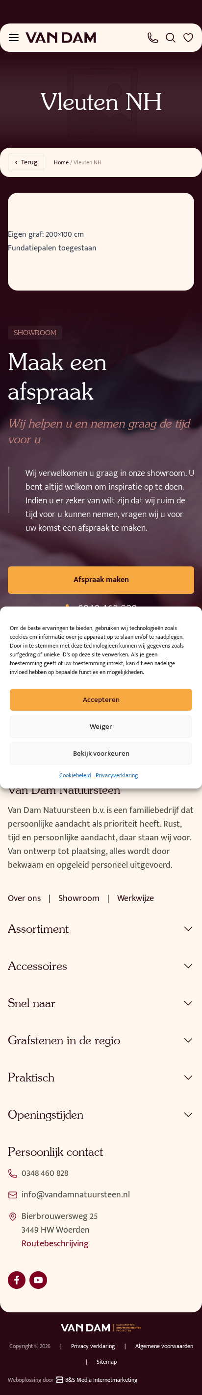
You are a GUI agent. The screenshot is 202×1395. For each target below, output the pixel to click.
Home (61, 162)
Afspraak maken (101, 579)
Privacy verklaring (93, 1346)
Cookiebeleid (75, 775)
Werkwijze (135, 898)
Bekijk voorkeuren (101, 753)
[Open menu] (14, 38)
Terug (29, 162)
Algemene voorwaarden (164, 1346)
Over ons (24, 898)
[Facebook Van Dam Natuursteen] (16, 1280)
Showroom (79, 898)
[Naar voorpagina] (60, 37)
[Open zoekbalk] (171, 38)
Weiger (101, 726)
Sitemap (107, 1362)
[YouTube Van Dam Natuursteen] (38, 1280)
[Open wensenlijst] (188, 38)
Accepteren (101, 700)
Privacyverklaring (117, 775)
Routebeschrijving (55, 1244)
